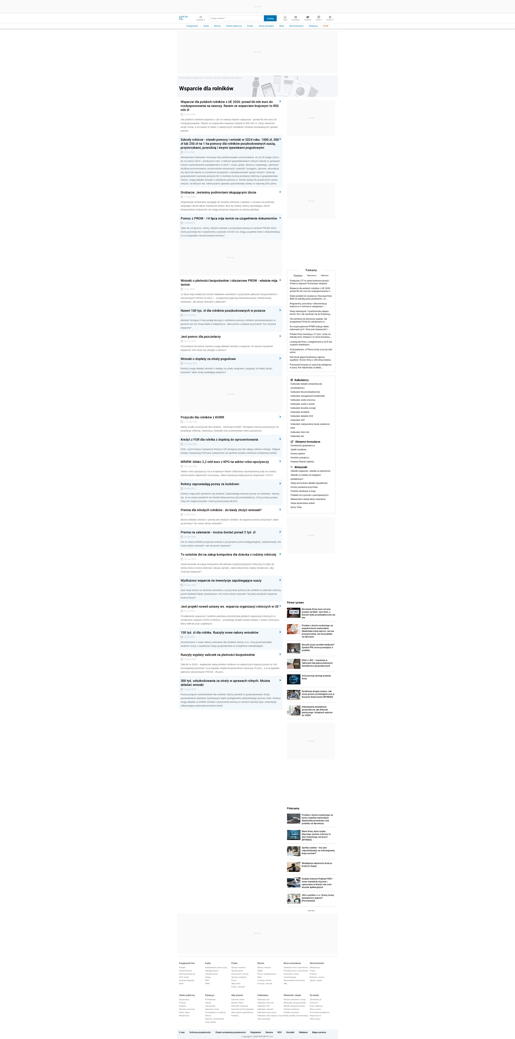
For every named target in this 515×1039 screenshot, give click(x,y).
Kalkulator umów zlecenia (303, 400)
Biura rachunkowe (292, 963)
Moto (281, 26)
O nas (182, 1032)
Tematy (208, 78)
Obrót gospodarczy (187, 974)
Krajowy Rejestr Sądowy (302, 461)
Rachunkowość (185, 971)
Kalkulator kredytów (300, 412)
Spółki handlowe (299, 449)
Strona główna (185, 78)
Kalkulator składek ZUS (302, 416)
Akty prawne (237, 995)
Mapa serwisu (319, 1032)
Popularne (298, 275)
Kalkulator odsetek (265, 1009)
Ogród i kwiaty (316, 980)
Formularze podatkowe (319, 1012)
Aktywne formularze (307, 441)
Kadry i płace (184, 1012)
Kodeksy (235, 1015)
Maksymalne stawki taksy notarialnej (308, 499)
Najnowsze (311, 275)
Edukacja (313, 26)
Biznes (217, 26)
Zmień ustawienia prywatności (230, 1032)
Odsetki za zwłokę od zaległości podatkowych (306, 477)
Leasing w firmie (264, 980)
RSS (279, 1032)
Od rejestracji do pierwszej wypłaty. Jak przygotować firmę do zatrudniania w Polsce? (308, 320)
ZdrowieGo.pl (315, 999)
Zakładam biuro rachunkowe (296, 967)
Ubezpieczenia (211, 974)
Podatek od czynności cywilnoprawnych (310, 495)
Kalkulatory (302, 380)
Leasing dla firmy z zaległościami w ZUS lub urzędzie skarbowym (311, 343)
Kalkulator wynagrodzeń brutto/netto (308, 396)
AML (286, 983)
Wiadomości (315, 967)
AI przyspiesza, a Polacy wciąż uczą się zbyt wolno (311, 350)
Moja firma (198, 78)
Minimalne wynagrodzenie (295, 1003)
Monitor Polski (237, 1003)
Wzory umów (315, 1009)
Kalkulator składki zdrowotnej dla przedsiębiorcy (306, 386)
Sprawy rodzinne (238, 967)
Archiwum (314, 1003)
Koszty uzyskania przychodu (304, 487)
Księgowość (192, 26)
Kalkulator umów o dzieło (303, 404)
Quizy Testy (296, 507)
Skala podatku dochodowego (296, 1015)
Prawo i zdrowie (238, 987)
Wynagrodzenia (211, 971)
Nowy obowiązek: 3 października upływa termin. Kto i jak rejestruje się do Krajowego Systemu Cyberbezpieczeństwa (310, 312)
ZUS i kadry (184, 977)
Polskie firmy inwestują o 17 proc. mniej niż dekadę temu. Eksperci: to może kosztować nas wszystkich (310, 335)
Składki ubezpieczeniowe (294, 1006)
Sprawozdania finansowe (294, 980)
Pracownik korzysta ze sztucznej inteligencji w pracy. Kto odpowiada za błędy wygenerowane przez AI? (311, 366)
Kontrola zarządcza (300, 457)
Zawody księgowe (186, 980)
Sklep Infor (235, 983)
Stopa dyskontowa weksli (303, 503)
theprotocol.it (315, 1015)
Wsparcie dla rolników (232, 78)
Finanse (313, 974)
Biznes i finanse (264, 967)
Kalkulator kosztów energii (303, 408)
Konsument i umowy (240, 974)
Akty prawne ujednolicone (242, 1012)
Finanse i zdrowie (265, 983)
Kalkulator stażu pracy (267, 1012)
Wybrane (325, 275)
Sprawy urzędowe (239, 977)
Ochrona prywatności (200, 1032)
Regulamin (256, 1032)
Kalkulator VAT (298, 420)
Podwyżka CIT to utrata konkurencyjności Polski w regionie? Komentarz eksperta (309, 282)
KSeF (326, 26)
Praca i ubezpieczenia (267, 974)
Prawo (250, 26)
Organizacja (184, 999)
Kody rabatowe (316, 1006)
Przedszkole (210, 999)
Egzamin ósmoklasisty (214, 1019)
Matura (208, 1015)
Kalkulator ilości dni (300, 432)
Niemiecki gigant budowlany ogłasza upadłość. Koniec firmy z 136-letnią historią (310, 358)
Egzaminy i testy (212, 1009)
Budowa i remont (317, 977)
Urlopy (208, 977)
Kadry (206, 26)
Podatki (182, 967)
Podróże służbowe (291, 1009)
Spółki (260, 971)
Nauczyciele (210, 1006)
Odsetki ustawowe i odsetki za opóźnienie (310, 471)
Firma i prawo (295, 602)
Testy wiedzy (210, 1022)
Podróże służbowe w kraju (303, 491)
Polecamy (293, 808)
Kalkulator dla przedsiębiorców (305, 392)
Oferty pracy (315, 1019)
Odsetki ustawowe (291, 1012)
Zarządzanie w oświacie (215, 1012)
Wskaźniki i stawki (292, 995)
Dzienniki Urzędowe (239, 1006)
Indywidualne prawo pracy (216, 967)
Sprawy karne (237, 971)
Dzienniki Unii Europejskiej (242, 1009)
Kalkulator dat (297, 436)
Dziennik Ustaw (237, 999)
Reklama (303, 1032)
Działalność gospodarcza (303, 445)
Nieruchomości (296, 26)
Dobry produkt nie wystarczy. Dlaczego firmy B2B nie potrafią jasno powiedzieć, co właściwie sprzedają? (311, 297)
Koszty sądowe (298, 453)
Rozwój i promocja (187, 1009)
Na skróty (314, 995)
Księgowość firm (187, 963)
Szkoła (208, 1003)
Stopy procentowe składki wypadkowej (309, 483)
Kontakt (290, 1032)
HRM (207, 983)
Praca (233, 980)
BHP (207, 980)
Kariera (269, 1032)
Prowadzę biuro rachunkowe (296, 971)
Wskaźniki (301, 467)
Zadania (182, 1006)
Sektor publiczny (234, 26)
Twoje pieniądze (266, 26)
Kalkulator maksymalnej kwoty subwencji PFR (310, 426)
